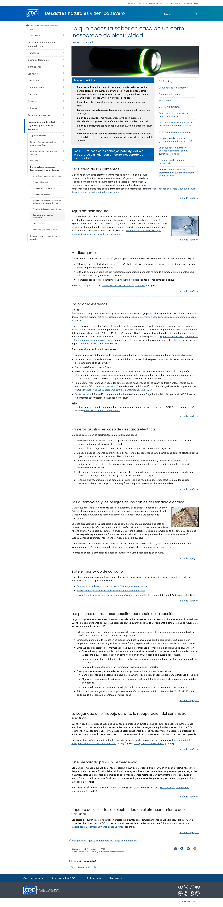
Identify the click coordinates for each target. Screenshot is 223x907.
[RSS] (197, 893)
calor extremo (109, 386)
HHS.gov (186, 901)
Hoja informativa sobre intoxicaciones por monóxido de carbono (110, 595)
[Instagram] (192, 887)
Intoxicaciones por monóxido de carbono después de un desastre (111, 590)
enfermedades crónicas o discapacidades (123, 285)
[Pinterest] (186, 893)
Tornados (32, 94)
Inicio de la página (189, 197)
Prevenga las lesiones (41, 194)
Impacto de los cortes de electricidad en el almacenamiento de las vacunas (176, 172)
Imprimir (89, 42)
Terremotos (33, 80)
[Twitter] (186, 887)
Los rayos (33, 73)
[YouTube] (180, 893)
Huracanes (33, 52)
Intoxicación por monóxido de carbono (43, 153)
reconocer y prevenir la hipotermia (102, 410)
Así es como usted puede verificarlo (182, 4)
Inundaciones (34, 66)
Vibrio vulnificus (39, 224)
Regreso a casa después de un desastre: (98, 586)
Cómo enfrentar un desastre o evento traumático (43, 143)
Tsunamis (33, 101)
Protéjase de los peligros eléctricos (47, 209)
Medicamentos (166, 100)
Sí (72, 867)
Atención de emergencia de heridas (47, 176)
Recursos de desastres (39, 115)
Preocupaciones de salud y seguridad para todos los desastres (42, 125)
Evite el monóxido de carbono (174, 131)
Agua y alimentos (38, 135)
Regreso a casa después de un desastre (43, 237)
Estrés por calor (83, 394)
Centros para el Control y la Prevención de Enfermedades (101, 851)
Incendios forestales (38, 59)
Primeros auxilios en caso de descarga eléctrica (174, 115)
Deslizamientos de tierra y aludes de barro (41, 44)
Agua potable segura (170, 94)
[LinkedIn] (197, 887)
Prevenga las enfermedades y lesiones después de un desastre (44, 168)
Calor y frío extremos (170, 106)
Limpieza (34, 160)
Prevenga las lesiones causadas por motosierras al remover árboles (47, 201)
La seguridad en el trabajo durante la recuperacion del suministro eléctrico (173, 150)
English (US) (76, 42)
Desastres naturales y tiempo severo (85, 13)
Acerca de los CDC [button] (64, 878)
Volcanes (32, 108)
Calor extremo (35, 35)
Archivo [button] (115, 878)
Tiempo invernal (36, 87)
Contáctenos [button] (32, 878)
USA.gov (196, 901)
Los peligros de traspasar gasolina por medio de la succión (176, 140)
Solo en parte (83, 867)
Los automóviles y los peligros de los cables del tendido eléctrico (176, 124)
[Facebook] (180, 887)
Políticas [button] (92, 878)
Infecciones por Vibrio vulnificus (45, 230)
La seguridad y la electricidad (149, 743)
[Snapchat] (192, 893)
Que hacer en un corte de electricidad (43, 216)
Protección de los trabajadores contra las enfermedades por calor (117, 389)
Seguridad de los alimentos (173, 87)
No (95, 867)
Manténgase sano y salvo (133, 586)
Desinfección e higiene (41, 182)
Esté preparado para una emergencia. (172, 162)
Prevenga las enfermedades (44, 188)
